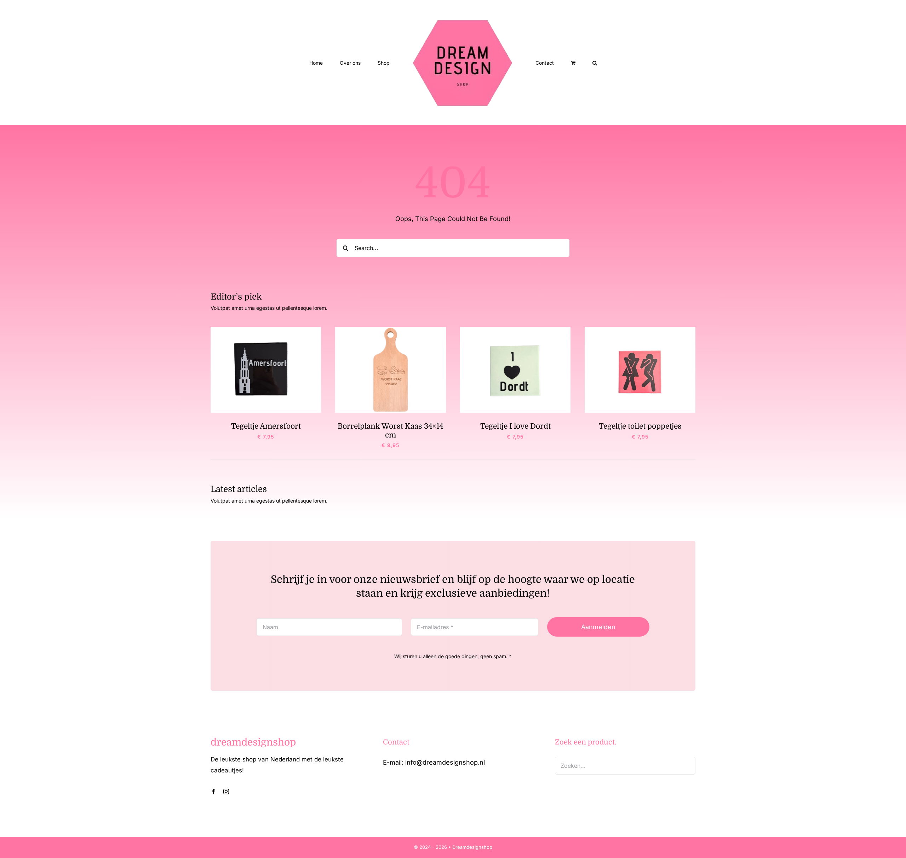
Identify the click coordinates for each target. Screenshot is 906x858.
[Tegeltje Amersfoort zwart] (266, 330)
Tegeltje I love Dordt (515, 426)
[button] (565, 62)
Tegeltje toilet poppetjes (640, 426)
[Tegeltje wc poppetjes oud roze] (640, 330)
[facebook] (213, 791)
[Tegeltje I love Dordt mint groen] (515, 330)
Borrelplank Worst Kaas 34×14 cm (390, 430)
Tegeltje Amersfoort (266, 426)
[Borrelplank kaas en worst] (390, 330)
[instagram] (226, 791)
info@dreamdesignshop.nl (445, 762)
